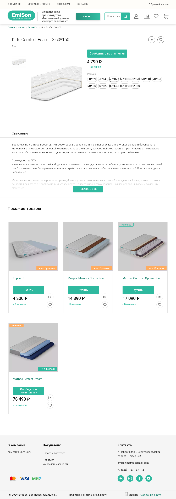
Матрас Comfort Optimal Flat (142, 278)
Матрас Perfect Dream (27, 379)
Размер (91, 74)
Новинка (126, 224)
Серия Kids (33, 27)
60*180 (124, 79)
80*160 (124, 86)
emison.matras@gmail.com (133, 462)
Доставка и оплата (39, 4)
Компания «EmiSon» (19, 451)
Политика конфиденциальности (56, 462)
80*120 (102, 86)
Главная (11, 27)
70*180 (92, 86)
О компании (14, 4)
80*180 (135, 86)
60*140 (102, 79)
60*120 (92, 79)
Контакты (82, 4)
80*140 (113, 86)
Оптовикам (63, 4)
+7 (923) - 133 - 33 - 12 (131, 469)
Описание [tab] (20, 133)
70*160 (157, 79)
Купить (28, 290)
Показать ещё (88, 189)
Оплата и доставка (54, 453)
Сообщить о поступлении (107, 53)
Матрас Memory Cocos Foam (87, 278)
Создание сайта (150, 494)
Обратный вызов (158, 4)
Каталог (88, 16)
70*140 (146, 79)
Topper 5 (18, 278)
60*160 (113, 79)
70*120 (135, 79)
